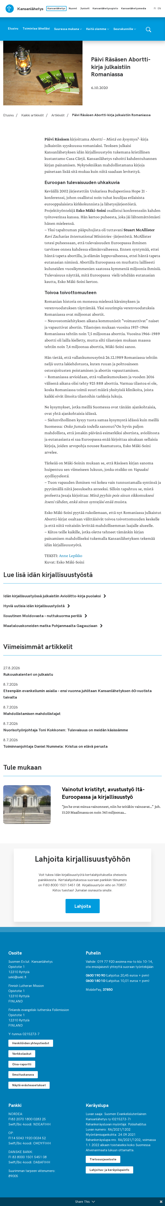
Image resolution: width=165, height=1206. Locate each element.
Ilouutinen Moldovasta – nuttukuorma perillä (43, 615)
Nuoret (73, 8)
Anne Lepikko (70, 555)
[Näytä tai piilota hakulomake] (149, 29)
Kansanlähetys (56, 8)
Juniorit (85, 8)
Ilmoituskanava (23, 1074)
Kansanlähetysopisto (105, 8)
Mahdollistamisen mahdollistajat (32, 713)
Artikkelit (58, 114)
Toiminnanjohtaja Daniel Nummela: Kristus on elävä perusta (55, 746)
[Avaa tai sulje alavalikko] (81, 29)
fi (155, 8)
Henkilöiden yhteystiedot (30, 1043)
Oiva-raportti (21, 1064)
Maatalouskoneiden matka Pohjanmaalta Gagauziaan (50, 625)
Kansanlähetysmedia (133, 8)
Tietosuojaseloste (103, 1159)
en (159, 8)
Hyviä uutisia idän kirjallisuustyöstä (34, 605)
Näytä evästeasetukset (29, 1085)
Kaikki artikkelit (32, 114)
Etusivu (8, 114)
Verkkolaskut (21, 1054)
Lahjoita (82, 906)
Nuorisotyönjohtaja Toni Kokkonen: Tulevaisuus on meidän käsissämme (65, 729)
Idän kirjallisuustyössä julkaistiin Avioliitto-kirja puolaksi (52, 595)
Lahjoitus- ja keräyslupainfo (109, 1170)
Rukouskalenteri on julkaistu (28, 674)
